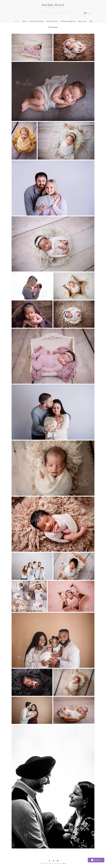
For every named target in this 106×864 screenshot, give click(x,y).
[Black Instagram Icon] (57, 861)
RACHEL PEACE (53, 5)
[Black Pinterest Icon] (53, 861)
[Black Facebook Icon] (49, 861)
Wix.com (64, 863)
